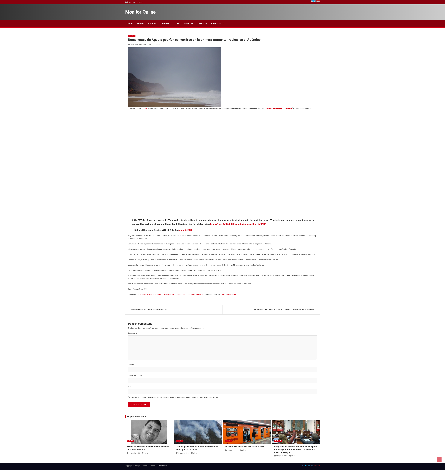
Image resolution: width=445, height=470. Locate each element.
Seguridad (188, 23)
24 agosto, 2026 (134, 453)
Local (176, 23)
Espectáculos (217, 23)
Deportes (202, 23)
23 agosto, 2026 (282, 456)
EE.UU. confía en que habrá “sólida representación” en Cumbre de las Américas (284, 309)
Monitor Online (140, 12)
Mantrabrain (162, 466)
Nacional (152, 23)
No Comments (154, 44)
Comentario (133, 333)
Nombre (131, 364)
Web (129, 386)
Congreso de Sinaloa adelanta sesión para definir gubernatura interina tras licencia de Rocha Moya (295, 449)
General (165, 23)
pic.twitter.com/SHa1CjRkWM (251, 224)
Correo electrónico (136, 375)
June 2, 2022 (185, 230)
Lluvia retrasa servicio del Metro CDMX (244, 446)
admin (143, 44)
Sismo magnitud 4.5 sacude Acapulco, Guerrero (149, 309)
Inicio (130, 23)
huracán (144, 108)
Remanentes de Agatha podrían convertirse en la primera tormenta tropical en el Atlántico (171, 294)
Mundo (140, 23)
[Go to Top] (439, 459)
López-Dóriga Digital (228, 294)
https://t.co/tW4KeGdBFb (223, 224)
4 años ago (134, 44)
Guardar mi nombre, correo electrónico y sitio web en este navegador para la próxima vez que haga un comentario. (175, 397)
